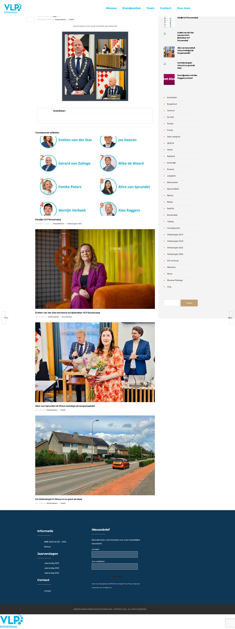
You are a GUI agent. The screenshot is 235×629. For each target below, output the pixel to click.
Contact (165, 8)
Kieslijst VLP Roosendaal (48, 219)
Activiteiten (172, 97)
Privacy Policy (127, 584)
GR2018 (170, 143)
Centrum (171, 110)
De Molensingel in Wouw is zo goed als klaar (58, 499)
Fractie (170, 130)
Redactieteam (60, 19)
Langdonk (171, 176)
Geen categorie (173, 137)
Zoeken (189, 303)
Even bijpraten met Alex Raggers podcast (187, 76)
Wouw (169, 274)
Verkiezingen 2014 (175, 235)
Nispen (170, 202)
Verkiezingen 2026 (175, 254)
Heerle (170, 150)
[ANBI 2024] (63, 542)
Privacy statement (154, 609)
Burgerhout (172, 104)
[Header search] (227, 8)
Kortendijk (171, 163)
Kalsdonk (171, 156)
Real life (170, 208)
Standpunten (131, 8)
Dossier (170, 124)
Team (150, 8)
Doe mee (183, 8)
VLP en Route (173, 261)
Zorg (169, 287)
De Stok (170, 117)
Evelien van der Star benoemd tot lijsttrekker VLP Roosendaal (67, 312)
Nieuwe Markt (173, 189)
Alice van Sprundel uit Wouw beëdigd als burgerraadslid (65, 406)
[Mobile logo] (11, 627)
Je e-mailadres (98, 561)
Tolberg (170, 221)
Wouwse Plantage (175, 280)
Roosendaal (172, 215)
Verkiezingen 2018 (175, 241)
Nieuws (111, 8)
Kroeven (170, 169)
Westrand (171, 267)
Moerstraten (172, 182)
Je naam (95, 549)
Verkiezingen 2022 (175, 248)
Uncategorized (173, 228)
